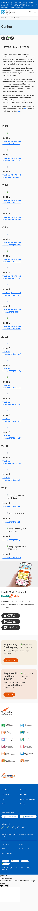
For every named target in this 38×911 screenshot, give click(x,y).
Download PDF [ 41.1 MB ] (11, 312)
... (7, 17)
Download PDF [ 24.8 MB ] (11, 438)
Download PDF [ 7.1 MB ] (10, 177)
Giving (22, 804)
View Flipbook (16, 141)
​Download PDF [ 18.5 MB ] (11, 558)
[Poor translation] (6, 885)
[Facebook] (3, 828)
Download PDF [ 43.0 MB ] (11, 354)
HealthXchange (11, 816)
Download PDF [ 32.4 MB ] (11, 421)
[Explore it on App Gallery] (10, 627)
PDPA (3, 849)
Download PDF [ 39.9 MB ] (11, 262)
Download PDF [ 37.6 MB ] (11, 219)
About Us (4, 790)
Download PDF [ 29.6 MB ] (11, 404)
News (3, 804)
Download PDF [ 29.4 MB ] (11, 371)
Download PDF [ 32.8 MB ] (11, 278)
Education (23, 794)
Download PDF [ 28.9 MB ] (11, 388)
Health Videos (29, 816)
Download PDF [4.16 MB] (11, 540)
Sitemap (21, 844)
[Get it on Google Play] (10, 621)
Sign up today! (11, 660)
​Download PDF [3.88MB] (11, 480)
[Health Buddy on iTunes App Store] (10, 615)
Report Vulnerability (7, 853)
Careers (23, 790)
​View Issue (6, 141)
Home (2, 17)
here (25, 109)
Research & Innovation (28, 799)
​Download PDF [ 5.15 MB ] (11, 463)
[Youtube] (24, 828)
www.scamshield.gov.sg (15, 7)
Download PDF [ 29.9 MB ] (11, 203)
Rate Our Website (24, 849)
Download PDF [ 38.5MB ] (11, 245)
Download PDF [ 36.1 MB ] (11, 329)
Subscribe (9, 694)
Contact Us (5, 794)
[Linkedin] (13, 828)
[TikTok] (19, 828)
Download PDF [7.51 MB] (11, 507)
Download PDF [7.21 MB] (11, 522)
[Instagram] (8, 828)
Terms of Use (5, 844)
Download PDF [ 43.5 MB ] (11, 295)
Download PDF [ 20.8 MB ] (11, 160)
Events (3, 799)
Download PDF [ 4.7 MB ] (11, 144)
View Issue (6, 200)
